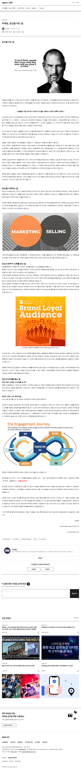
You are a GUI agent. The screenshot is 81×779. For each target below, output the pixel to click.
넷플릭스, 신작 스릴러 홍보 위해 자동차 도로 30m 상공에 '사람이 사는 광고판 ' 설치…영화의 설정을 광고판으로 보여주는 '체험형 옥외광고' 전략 (19, 628)
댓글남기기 (74, 593)
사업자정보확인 (22, 749)
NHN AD (5, 737)
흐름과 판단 (21, 8)
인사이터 (28, 8)
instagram (5, 761)
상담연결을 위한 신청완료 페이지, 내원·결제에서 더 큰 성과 (57, 666)
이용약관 (4, 757)
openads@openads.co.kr (29, 751)
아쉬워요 (47, 569)
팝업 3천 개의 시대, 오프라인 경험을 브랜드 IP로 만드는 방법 (18, 666)
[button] (76, 618)
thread (11, 761)
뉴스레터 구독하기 (7, 725)
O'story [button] (41, 8)
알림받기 (40, 558)
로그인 (77, 2)
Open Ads (7, 3)
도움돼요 (34, 569)
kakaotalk (17, 761)
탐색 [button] (6, 8)
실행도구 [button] (34, 8)
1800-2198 (14, 751)
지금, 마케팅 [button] (12, 8)
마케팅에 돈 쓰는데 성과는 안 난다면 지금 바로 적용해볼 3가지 (58, 627)
